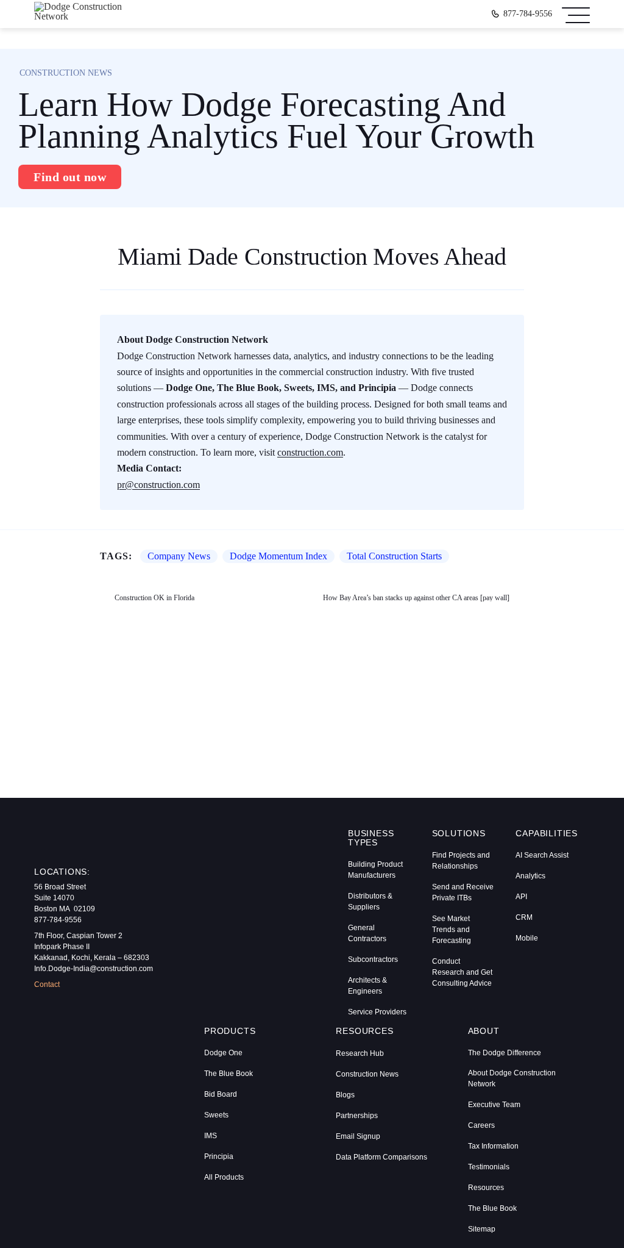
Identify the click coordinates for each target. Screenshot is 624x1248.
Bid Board (220, 1094)
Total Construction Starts (394, 556)
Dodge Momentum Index (278, 556)
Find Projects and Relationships (461, 860)
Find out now (70, 177)
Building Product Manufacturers (375, 870)
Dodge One (223, 1053)
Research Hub (360, 1053)
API (521, 896)
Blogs (345, 1095)
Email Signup (358, 1136)
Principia (218, 1156)
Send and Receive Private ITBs (463, 892)
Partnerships (357, 1115)
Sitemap (481, 1229)
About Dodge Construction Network (512, 1078)
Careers (481, 1125)
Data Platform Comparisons (381, 1157)
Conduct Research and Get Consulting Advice (462, 972)
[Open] (576, 14)
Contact (47, 984)
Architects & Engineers (367, 985)
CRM (524, 917)
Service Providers (377, 1012)
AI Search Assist (542, 855)
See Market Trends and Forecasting (451, 929)
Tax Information (493, 1146)
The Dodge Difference (504, 1053)
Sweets (216, 1115)
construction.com (310, 452)
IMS (210, 1135)
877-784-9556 (527, 14)
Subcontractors (373, 959)
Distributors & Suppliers (370, 901)
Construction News (367, 1074)
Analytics (530, 876)
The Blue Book (228, 1073)
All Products (224, 1177)
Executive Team (494, 1104)
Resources (486, 1187)
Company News (178, 556)
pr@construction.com (158, 484)
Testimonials (488, 1167)
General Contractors (367, 933)
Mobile (527, 938)
